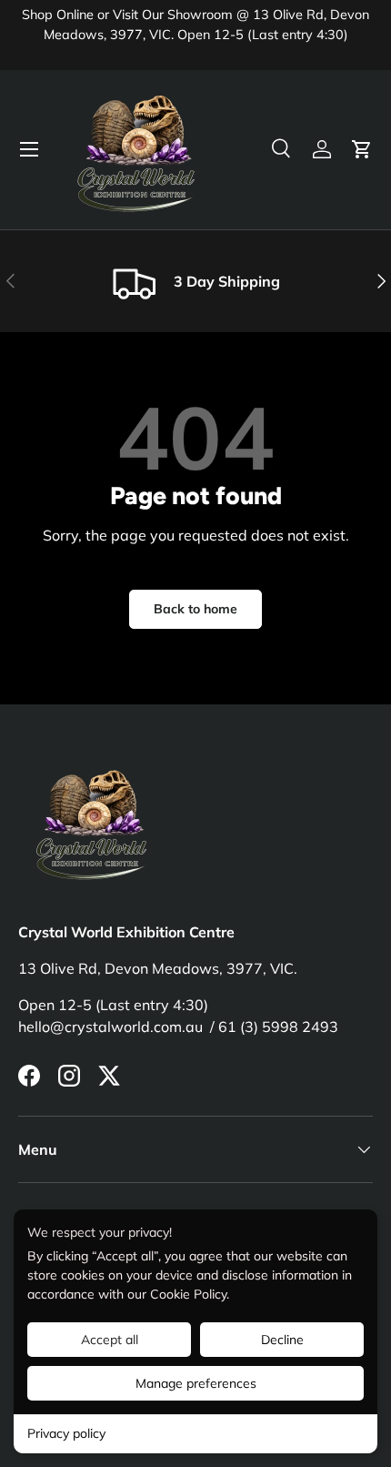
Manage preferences (195, 1383)
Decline (282, 1339)
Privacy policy (66, 1433)
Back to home (195, 609)
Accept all (109, 1339)
